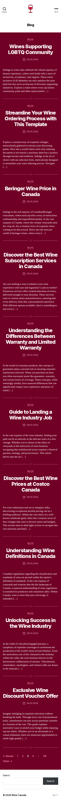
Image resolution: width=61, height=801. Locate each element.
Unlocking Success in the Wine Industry (30, 623)
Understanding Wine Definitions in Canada (30, 553)
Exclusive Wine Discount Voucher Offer (30, 693)
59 (44, 756)
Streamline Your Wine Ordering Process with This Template (30, 118)
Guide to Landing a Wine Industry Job (30, 415)
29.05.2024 (32, 59)
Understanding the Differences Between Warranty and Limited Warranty (30, 339)
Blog (30, 39)
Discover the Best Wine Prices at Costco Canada (30, 484)
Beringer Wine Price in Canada (30, 191)
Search (6, 775)
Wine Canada (19, 795)
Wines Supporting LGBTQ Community (30, 49)
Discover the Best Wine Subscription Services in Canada (30, 260)
